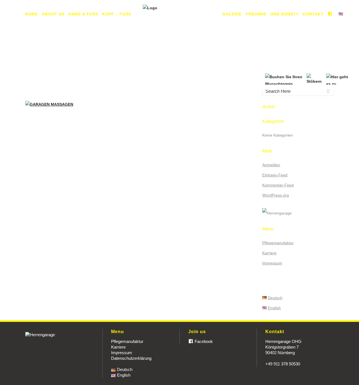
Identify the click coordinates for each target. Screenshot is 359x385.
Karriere (269, 253)
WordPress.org (275, 195)
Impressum (272, 263)
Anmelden (271, 165)
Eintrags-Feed (274, 175)
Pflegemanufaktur (278, 243)
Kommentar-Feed (278, 185)
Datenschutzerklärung (131, 358)
